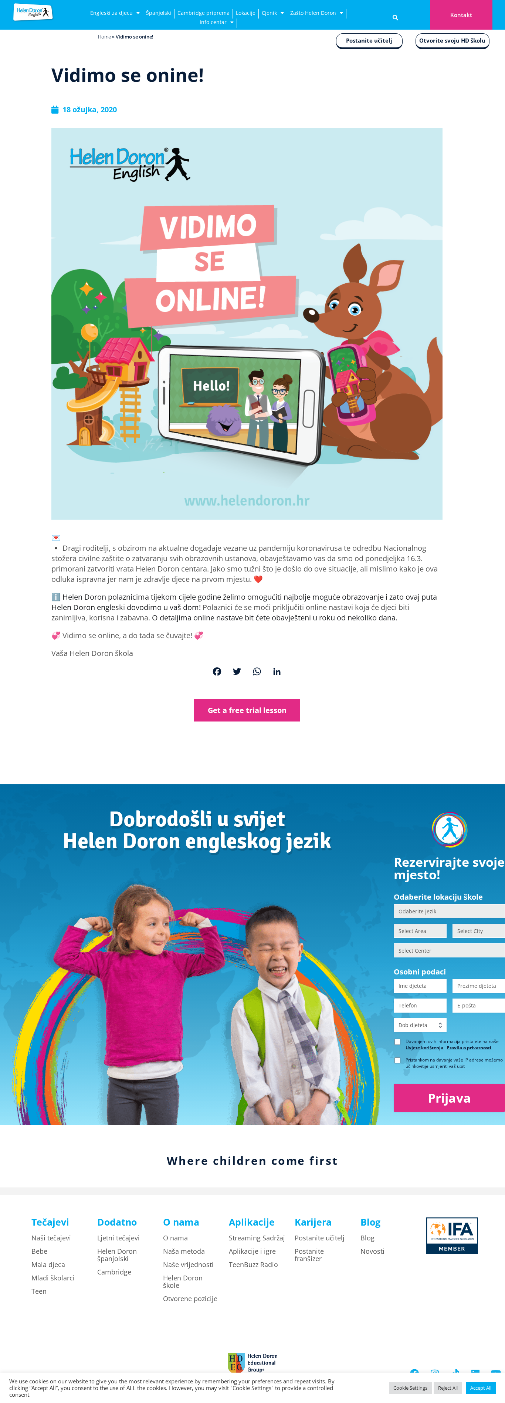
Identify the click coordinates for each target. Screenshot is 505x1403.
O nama (175, 1238)
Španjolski (158, 12)
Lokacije (245, 12)
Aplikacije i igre (252, 1251)
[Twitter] (237, 672)
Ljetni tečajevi (118, 1238)
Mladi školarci (53, 1278)
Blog (367, 1238)
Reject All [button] (448, 1387)
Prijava (449, 1097)
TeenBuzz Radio (253, 1264)
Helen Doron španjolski (117, 1254)
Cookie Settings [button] (410, 1387)
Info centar (213, 22)
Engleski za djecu (111, 12)
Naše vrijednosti (188, 1264)
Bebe (39, 1251)
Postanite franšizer (309, 1254)
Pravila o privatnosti (469, 1047)
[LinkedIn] (276, 672)
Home (104, 36)
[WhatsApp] (256, 672)
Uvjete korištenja (424, 1047)
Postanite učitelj (369, 40)
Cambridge (114, 1272)
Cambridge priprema (203, 12)
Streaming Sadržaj (257, 1238)
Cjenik (269, 12)
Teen (39, 1291)
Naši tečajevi (51, 1238)
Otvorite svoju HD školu (452, 40)
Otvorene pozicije (190, 1298)
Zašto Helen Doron (313, 12)
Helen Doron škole (183, 1281)
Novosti (372, 1251)
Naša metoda (184, 1251)
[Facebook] (217, 672)
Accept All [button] (480, 1387)
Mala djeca (48, 1264)
